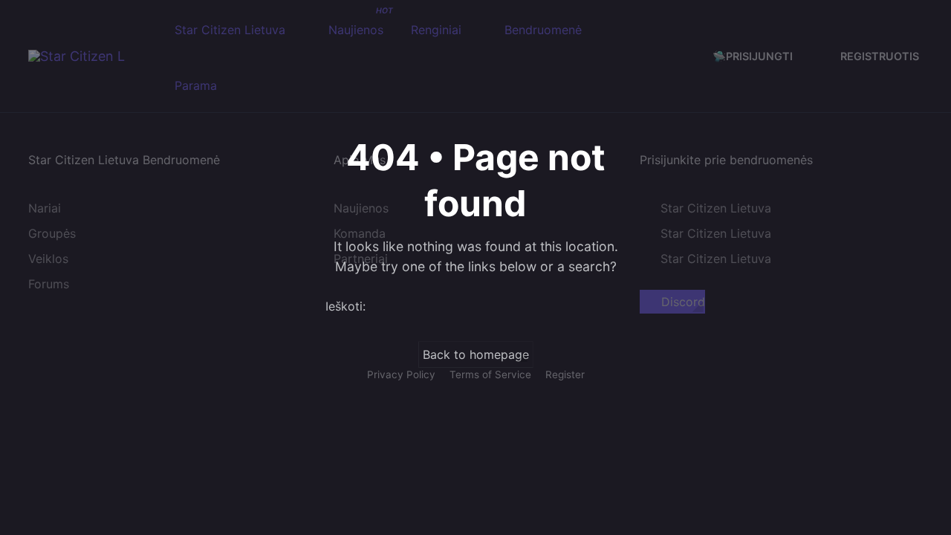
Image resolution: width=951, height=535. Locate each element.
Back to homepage (476, 354)
